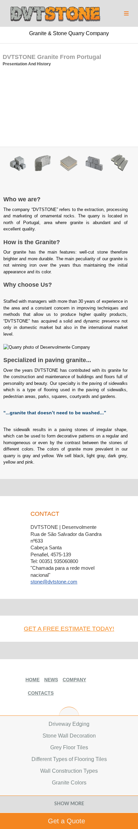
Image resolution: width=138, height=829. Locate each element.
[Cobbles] (19, 164)
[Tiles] (70, 164)
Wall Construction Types (69, 771)
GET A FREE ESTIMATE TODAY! (69, 628)
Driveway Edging (69, 724)
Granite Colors (69, 782)
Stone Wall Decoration (69, 736)
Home (32, 679)
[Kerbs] (45, 164)
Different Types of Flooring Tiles (69, 759)
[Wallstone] (96, 164)
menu (126, 12)
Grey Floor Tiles (69, 747)
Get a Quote (66, 821)
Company (74, 679)
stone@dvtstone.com (53, 581)
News (51, 679)
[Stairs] (121, 164)
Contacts (41, 693)
